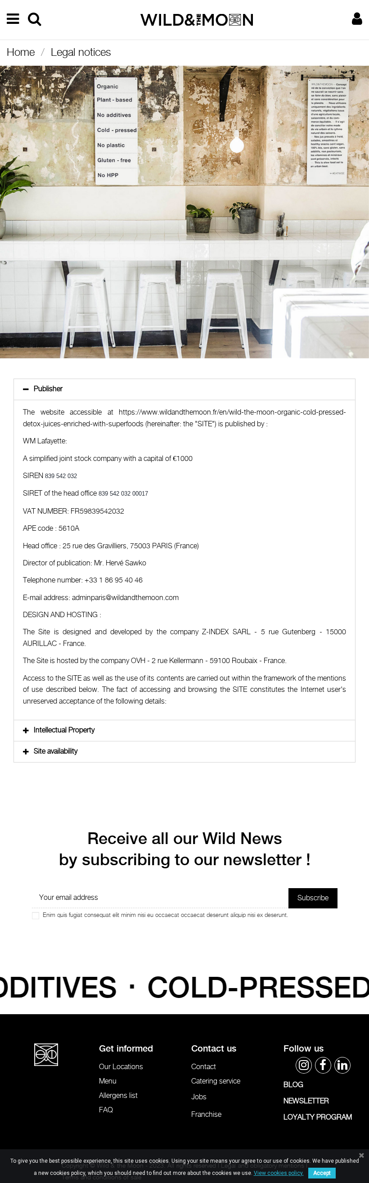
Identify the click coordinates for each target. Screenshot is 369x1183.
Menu (108, 1081)
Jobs (199, 1097)
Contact (203, 1067)
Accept (322, 1173)
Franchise (206, 1115)
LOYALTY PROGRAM (318, 1117)
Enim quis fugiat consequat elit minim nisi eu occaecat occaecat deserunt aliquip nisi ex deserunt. (165, 915)
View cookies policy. (279, 1173)
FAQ (106, 1110)
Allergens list (118, 1096)
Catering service (215, 1081)
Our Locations (121, 1067)
